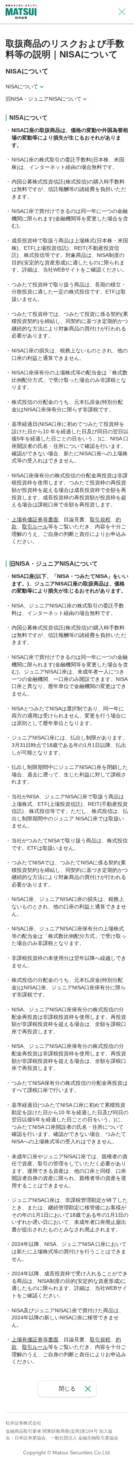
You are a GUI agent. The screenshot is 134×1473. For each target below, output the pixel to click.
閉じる (67, 1388)
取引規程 (100, 519)
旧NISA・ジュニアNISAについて (44, 99)
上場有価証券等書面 (35, 519)
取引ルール (35, 527)
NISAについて (22, 86)
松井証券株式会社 (23, 1423)
